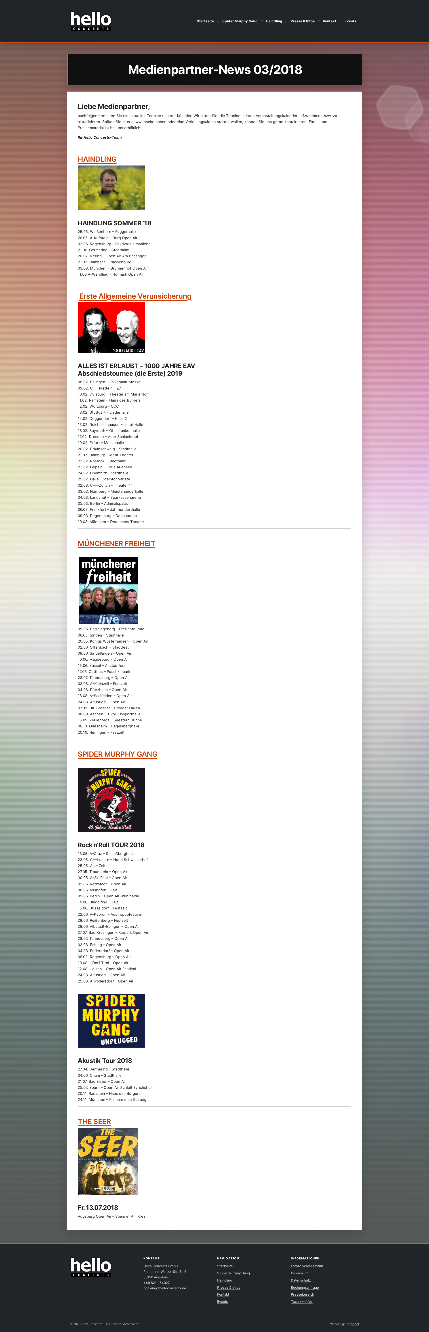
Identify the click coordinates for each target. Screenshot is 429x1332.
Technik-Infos (302, 1301)
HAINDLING (97, 159)
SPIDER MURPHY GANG (117, 754)
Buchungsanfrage (305, 1287)
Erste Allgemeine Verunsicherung (135, 296)
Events (350, 21)
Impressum (300, 1273)
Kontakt (329, 21)
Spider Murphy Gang (240, 21)
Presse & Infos (303, 21)
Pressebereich (302, 1294)
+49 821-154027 (156, 1283)
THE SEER (94, 1121)
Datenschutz (301, 1280)
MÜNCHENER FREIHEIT (116, 543)
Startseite (205, 21)
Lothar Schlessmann (307, 1266)
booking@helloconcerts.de (164, 1288)
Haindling (274, 21)
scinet (355, 1324)
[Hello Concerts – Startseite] (91, 21)
